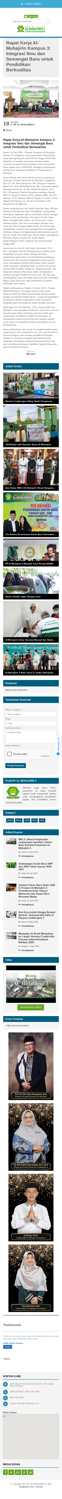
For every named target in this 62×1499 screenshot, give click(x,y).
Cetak (32, 354)
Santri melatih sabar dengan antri (23, 596)
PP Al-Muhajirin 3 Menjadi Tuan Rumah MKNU (29, 563)
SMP (27, 820)
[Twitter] (11, 1472)
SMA (35, 820)
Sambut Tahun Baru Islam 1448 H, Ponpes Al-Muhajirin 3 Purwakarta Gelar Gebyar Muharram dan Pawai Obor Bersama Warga (37, 891)
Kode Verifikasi (12, 745)
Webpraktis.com (26, 1487)
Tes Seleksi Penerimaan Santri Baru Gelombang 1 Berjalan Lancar (32, 534)
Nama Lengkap (13, 709)
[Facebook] (5, 1472)
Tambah (8, 1347)
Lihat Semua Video (30, 1007)
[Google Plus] (18, 1472)
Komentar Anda (13, 728)
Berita (18, 820)
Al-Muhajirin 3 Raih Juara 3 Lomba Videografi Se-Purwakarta (32, 672)
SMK (42, 820)
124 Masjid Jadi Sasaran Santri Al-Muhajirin (28, 444)
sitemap (39, 1487)
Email (8, 719)
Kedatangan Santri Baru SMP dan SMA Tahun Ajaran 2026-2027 (36, 866)
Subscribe (32, 16)
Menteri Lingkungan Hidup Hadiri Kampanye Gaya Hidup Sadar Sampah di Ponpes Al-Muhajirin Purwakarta (32, 401)
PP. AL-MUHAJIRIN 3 (24, 125)
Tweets (6, 1359)
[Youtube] (30, 1472)
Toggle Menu (33, 4)
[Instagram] (24, 1472)
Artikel (10, 820)
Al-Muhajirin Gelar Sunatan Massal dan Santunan (31, 640)
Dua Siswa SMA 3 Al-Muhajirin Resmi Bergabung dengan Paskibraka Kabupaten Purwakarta (32, 488)
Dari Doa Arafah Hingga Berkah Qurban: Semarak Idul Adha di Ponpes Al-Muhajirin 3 (37, 915)
